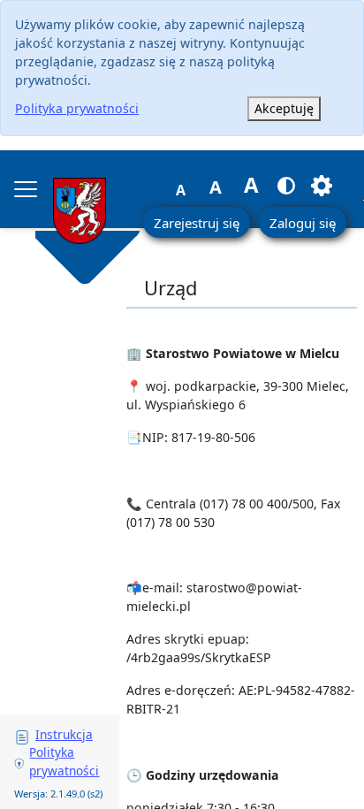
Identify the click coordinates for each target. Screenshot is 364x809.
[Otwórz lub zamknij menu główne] (25, 189)
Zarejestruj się (196, 223)
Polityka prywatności (77, 108)
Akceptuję (284, 108)
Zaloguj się (302, 223)
